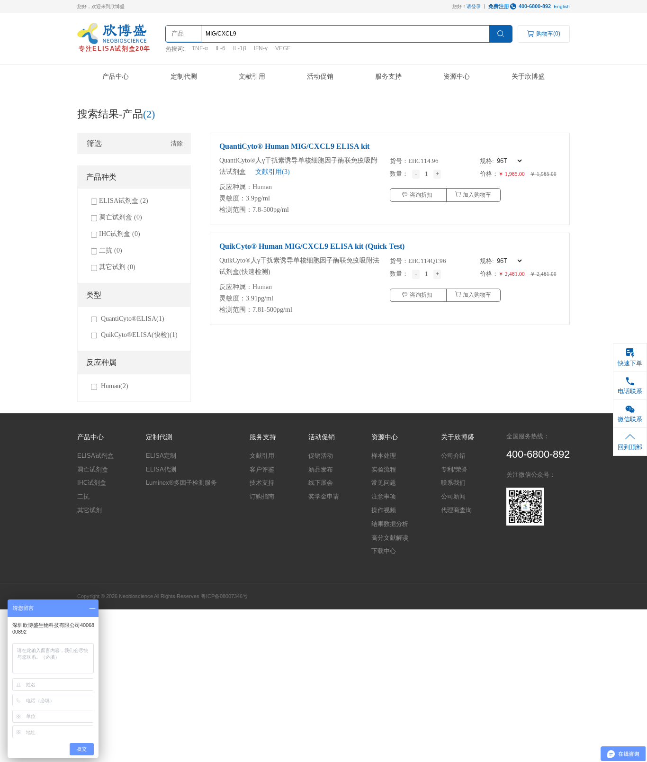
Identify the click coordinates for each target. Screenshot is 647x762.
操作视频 (383, 510)
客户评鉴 (262, 469)
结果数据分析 (389, 523)
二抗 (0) (110, 250)
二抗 (83, 496)
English (562, 6)
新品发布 (320, 469)
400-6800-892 (535, 6)
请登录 (474, 6)
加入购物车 (476, 194)
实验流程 (383, 469)
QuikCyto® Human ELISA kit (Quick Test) (311, 246)
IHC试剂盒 (91, 482)
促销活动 (320, 455)
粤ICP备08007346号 (224, 596)
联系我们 (453, 482)
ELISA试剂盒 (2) (123, 200)
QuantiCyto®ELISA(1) (132, 318)
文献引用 (252, 76)
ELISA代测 (161, 469)
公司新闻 (453, 496)
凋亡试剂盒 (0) (120, 217)
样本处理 (383, 455)
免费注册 (498, 6)
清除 (177, 143)
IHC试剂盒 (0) (119, 233)
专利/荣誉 (454, 469)
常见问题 (383, 482)
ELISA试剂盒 (95, 455)
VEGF (282, 48)
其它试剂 (89, 510)
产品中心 (115, 76)
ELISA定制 (161, 455)
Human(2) (114, 386)
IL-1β (239, 48)
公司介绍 (453, 455)
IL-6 (220, 48)
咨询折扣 (420, 194)
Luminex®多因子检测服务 (181, 482)
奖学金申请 (323, 496)
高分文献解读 (389, 537)
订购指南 (262, 496)
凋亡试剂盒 (92, 469)
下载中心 (383, 550)
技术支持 (262, 482)
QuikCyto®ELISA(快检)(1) (139, 334)
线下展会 (320, 482)
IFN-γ (261, 48)
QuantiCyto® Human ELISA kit (294, 146)
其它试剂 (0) (117, 267)
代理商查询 (456, 510)
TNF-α (200, 48)
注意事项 (383, 496)
